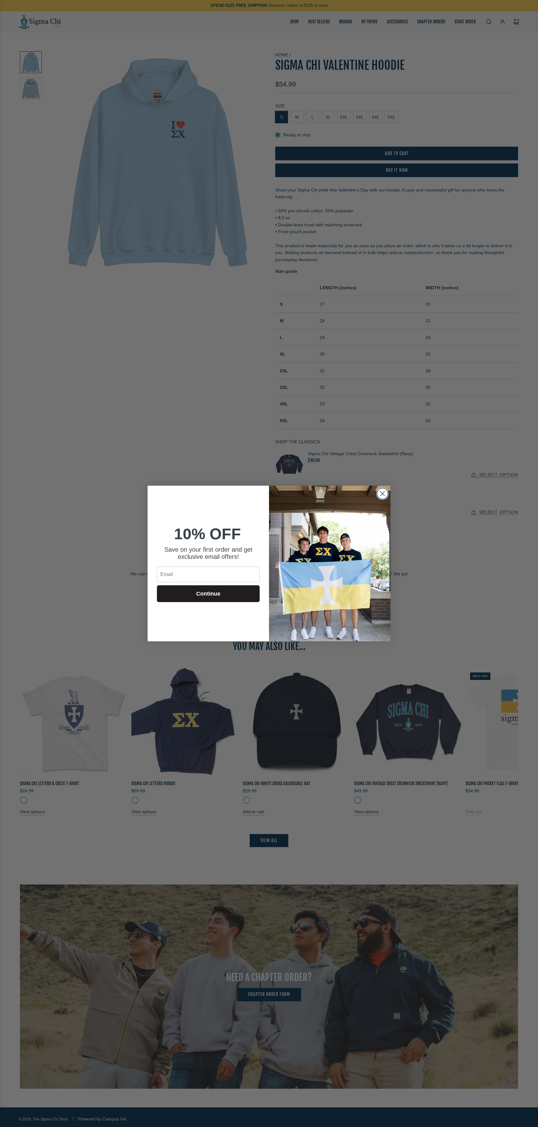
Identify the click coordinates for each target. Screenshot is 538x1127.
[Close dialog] (382, 493)
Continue (208, 594)
